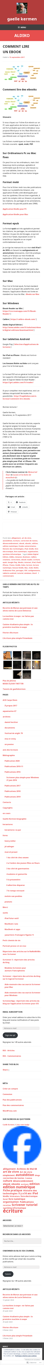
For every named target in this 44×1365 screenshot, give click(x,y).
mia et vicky (10, 739)
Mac (26, 568)
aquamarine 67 (9, 711)
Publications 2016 (12, 772)
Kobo (23, 565)
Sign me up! (10, 1035)
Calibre (33, 557)
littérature (15, 1196)
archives (6, 716)
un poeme (9, 744)
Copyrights (8, 808)
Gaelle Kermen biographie (14, 819)
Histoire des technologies (13, 549)
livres (5, 835)
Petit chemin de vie (11, 940)
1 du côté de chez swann (17, 857)
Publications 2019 (12, 796)
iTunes (12, 565)
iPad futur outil (12, 918)
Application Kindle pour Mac (15, 214)
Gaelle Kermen (8, 1125)
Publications (27, 1201)
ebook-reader (26, 560)
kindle (31, 549)
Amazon (18, 557)
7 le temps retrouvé (15, 890)
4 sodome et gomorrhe (16, 874)
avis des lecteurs (10, 750)
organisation (33, 551)
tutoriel (20, 573)
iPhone (5, 565)
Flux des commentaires (13, 1105)
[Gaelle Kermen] (22, 1163)
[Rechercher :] (22, 1241)
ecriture (36, 560)
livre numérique (20, 551)
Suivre (8, 1274)
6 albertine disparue (15, 885)
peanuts (8, 901)
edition (35, 543)
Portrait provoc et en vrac (14, 946)
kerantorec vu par (13, 830)
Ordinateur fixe (9, 570)
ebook (21, 543)
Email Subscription (12, 1012)
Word (34, 573)
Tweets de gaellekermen (14, 689)
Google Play (12, 562)
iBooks (20, 562)
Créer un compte (10, 1088)
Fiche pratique (12, 1190)
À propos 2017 (11, 705)
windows (27, 573)
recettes (7, 1205)
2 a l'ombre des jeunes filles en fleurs (23, 863)
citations (6, 560)
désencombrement (10, 543)
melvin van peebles (13, 896)
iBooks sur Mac (32, 294)
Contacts (7, 802)
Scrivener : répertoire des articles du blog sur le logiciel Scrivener (21, 977)
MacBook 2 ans (11, 924)
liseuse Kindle (18, 568)
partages (19, 570)
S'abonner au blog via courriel (18, 1251)
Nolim (36, 568)
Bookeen (26, 557)
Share (5, 1070)
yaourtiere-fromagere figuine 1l (19, 935)
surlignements (34, 570)
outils (5, 913)
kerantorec (8, 824)
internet (27, 562)
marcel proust (11, 852)
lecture (29, 565)
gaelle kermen (22, 19)
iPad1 (38, 562)
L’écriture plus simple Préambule (17, 638)
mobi (31, 568)
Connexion (7, 1094)
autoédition (7, 541)
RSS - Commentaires (12, 1056)
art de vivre (26, 538)
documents (10, 727)
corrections (15, 560)
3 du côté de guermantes (17, 868)
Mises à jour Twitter (13, 683)
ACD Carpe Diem (10, 700)
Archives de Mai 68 (27, 1168)
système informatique (12, 554)
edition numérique (10, 546)
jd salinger (9, 846)
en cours (6, 813)
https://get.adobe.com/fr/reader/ (18, 382)
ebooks (28, 543)
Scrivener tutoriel (24, 1205)
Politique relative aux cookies (26, 1356)
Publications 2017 (12, 785)
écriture (16, 541)
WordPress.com (10, 1111)
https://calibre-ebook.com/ (23, 319)
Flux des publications (12, 1100)
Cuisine (28, 1178)
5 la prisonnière (13, 879)
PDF (25, 570)
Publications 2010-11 (14, 766)
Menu (23, 27)
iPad (26, 549)
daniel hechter (11, 722)
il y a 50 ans (24, 1193)
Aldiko (11, 557)
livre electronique (29, 1196)
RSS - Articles (9, 1050)
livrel (5, 1199)
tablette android (9, 573)
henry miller (10, 841)
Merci (5, 907)
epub (5, 562)
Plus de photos (9, 680)
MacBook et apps (12, 929)
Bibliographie (9, 755)
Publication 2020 (12, 761)
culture (7, 1181)
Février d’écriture (10, 632)
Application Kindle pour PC (15, 209)
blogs (37, 1175)
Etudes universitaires (27, 546)
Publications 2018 (12, 791)
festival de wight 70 (14, 733)
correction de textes (29, 541)
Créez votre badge (22, 1125)
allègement (16, 538)
